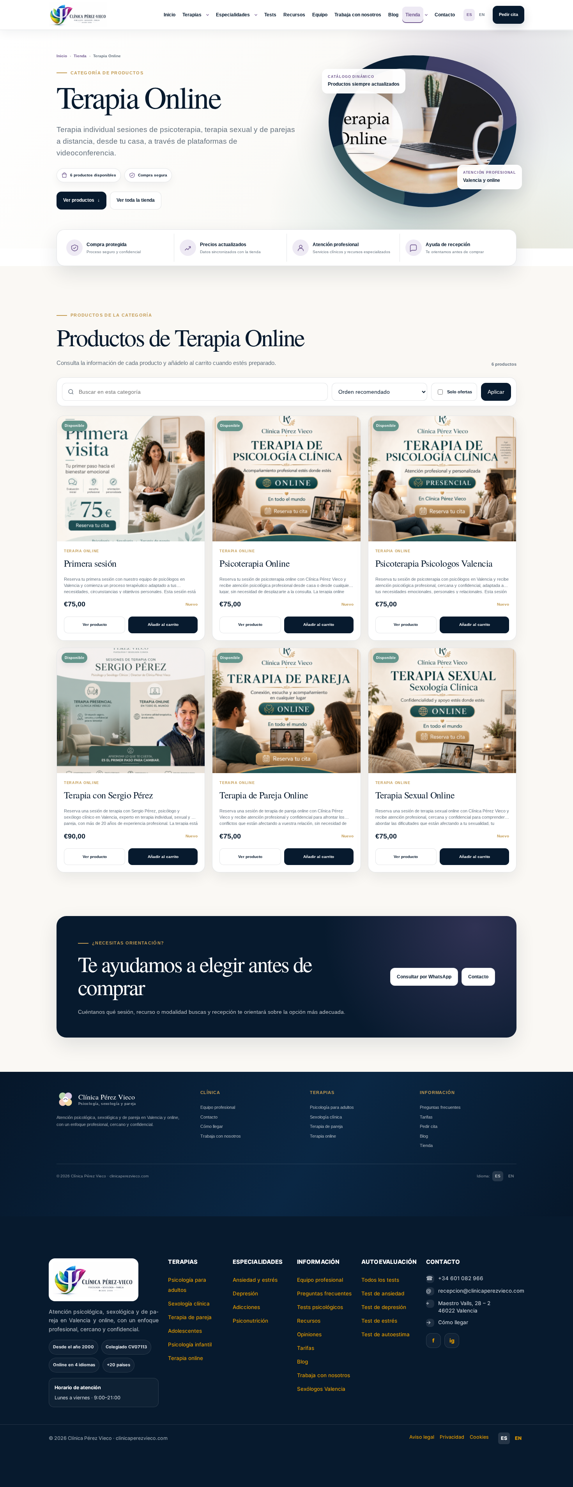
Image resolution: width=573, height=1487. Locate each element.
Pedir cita (508, 14)
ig (452, 1340)
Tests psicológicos (320, 1307)
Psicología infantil (190, 1344)
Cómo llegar (211, 1126)
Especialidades (233, 15)
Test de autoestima (385, 1334)
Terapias (192, 15)
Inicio (169, 15)
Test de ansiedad (382, 1293)
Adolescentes (185, 1331)
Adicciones (246, 1307)
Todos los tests (380, 1280)
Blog (393, 15)
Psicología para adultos (332, 1107)
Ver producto (95, 624)
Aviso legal (421, 1437)
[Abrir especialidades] (255, 14)
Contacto (445, 15)
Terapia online (323, 1136)
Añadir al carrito (163, 624)
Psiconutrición (250, 1321)
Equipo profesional (217, 1107)
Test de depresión (383, 1307)
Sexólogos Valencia (321, 1389)
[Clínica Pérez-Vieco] (78, 14)
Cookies (479, 1437)
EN (482, 14)
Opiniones (309, 1334)
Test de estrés (379, 1321)
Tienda (412, 15)
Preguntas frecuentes (440, 1107)
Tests (270, 15)
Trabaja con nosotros (357, 15)
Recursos (294, 15)
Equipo (319, 15)
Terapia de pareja (326, 1126)
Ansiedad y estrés (255, 1280)
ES (469, 14)
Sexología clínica (326, 1117)
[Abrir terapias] (207, 14)
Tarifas (426, 1117)
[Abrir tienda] (426, 14)
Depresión (245, 1293)
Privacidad (452, 1437)
